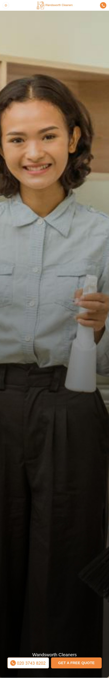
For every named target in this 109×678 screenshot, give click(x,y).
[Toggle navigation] (6, 5)
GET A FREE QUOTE (76, 663)
